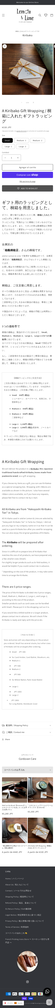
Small (7, 140)
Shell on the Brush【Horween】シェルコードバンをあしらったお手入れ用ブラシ (14, 807)
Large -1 (8, 146)
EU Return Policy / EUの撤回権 (18, 909)
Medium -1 (21, 140)
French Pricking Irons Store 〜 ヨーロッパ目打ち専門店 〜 (27, 941)
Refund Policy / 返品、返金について (20, 903)
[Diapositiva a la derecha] (33, 102)
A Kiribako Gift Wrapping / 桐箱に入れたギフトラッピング (40, 847)
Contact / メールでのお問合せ (18, 890)
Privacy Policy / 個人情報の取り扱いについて (24, 921)
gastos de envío (22, 131)
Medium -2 (37, 140)
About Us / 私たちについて (17, 884)
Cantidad (5, 152)
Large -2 (22, 146)
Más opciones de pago (28, 181)
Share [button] (7, 739)
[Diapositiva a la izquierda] (22, 102)
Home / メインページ (14, 878)
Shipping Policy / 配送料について (19, 896)
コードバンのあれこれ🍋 (16, 933)
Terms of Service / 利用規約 (17, 927)
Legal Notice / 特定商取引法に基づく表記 (23, 915)
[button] (3, 15)
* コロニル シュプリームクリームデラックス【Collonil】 (40, 806)
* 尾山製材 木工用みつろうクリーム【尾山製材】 (14, 847)
